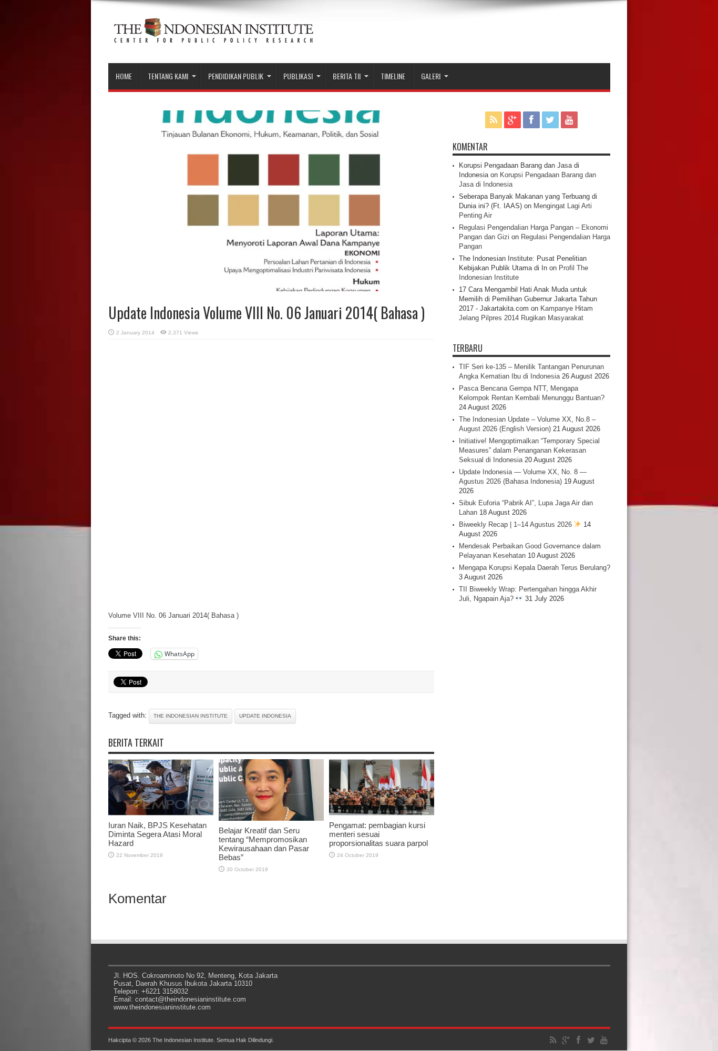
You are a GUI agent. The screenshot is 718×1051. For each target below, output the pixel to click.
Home (124, 75)
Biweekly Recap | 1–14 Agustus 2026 (516, 524)
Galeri (430, 75)
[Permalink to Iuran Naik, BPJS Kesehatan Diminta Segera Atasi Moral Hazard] (160, 813)
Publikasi (298, 75)
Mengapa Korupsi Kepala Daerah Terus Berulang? (534, 568)
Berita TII (347, 75)
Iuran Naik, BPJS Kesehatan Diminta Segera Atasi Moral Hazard (157, 834)
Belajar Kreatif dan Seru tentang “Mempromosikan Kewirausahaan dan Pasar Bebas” (264, 844)
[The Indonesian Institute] (213, 36)
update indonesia (265, 716)
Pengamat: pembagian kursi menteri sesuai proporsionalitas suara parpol (378, 834)
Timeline (393, 75)
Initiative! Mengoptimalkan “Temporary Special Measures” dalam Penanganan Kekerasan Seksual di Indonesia (529, 450)
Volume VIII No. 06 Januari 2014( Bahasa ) (173, 615)
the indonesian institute (190, 716)
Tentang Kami (168, 75)
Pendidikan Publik (235, 75)
